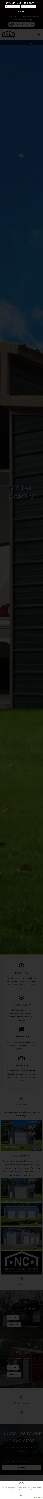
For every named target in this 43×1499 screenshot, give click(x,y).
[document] (21, 749)
